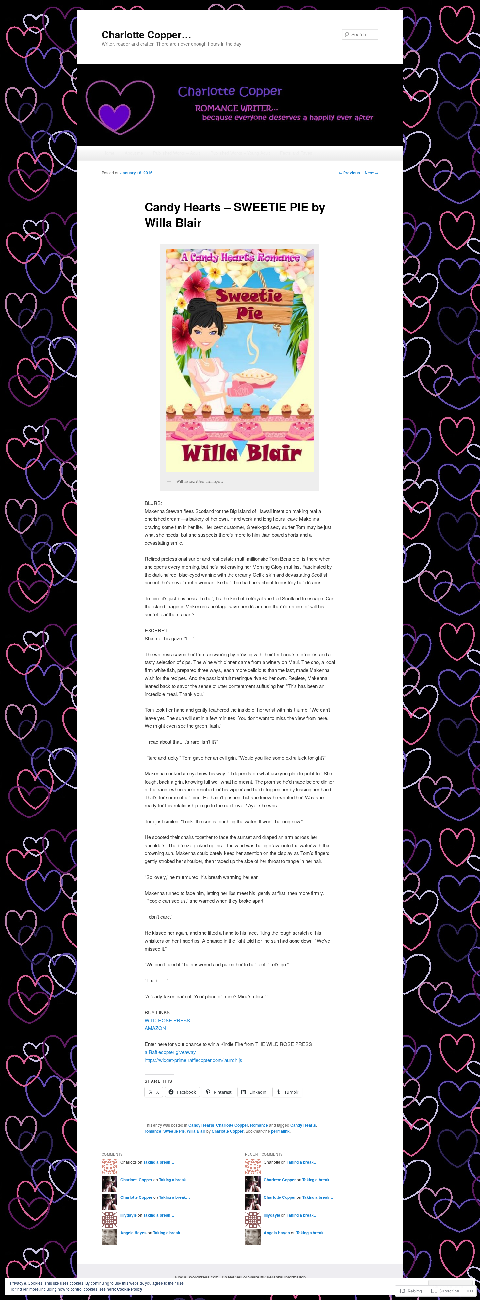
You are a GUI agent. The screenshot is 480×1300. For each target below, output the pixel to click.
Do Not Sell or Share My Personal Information (264, 1277)
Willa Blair (196, 1131)
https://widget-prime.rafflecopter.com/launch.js (193, 1059)
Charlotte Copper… (146, 34)
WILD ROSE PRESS (167, 1020)
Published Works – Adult (176, 153)
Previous (349, 173)
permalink (280, 1131)
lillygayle (128, 1215)
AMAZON (155, 1027)
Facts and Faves (296, 153)
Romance (259, 1125)
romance (153, 1131)
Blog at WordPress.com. (197, 1277)
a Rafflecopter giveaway (170, 1051)
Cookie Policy (129, 1289)
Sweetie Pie (174, 1131)
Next (371, 173)
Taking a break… (158, 1162)
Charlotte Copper (232, 1125)
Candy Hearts (201, 1125)
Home (108, 153)
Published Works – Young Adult (240, 153)
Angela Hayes (133, 1233)
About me (134, 153)
